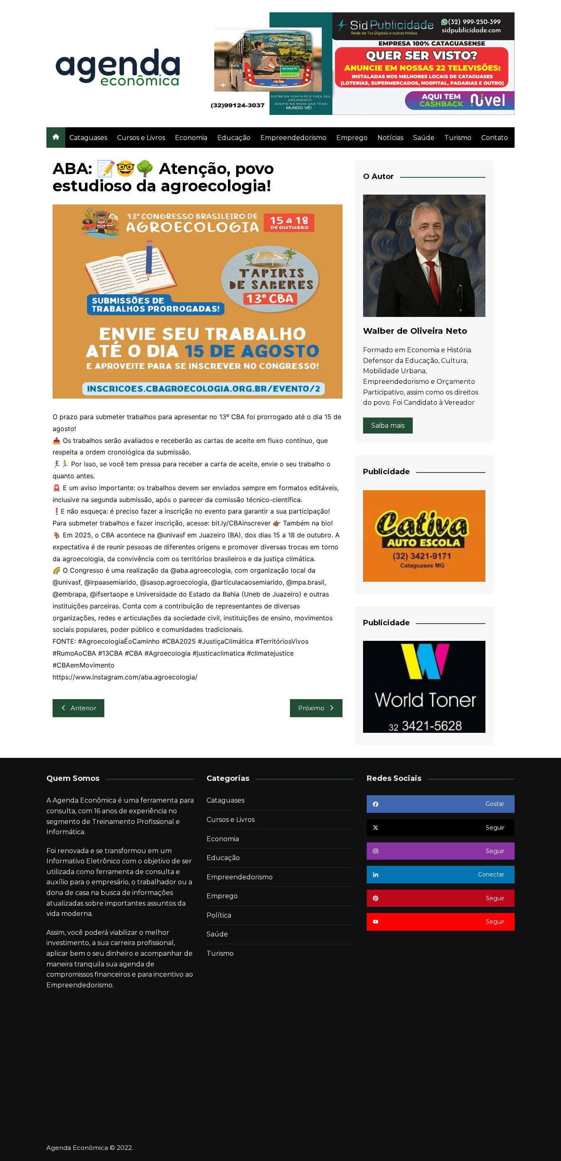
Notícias (390, 138)
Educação (234, 138)
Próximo (311, 708)
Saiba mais (388, 425)
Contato (494, 138)
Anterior (83, 708)
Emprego (352, 138)
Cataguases (88, 138)
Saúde (424, 138)
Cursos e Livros (141, 138)
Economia (191, 138)
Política (219, 915)
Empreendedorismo (293, 138)
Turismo (457, 138)
